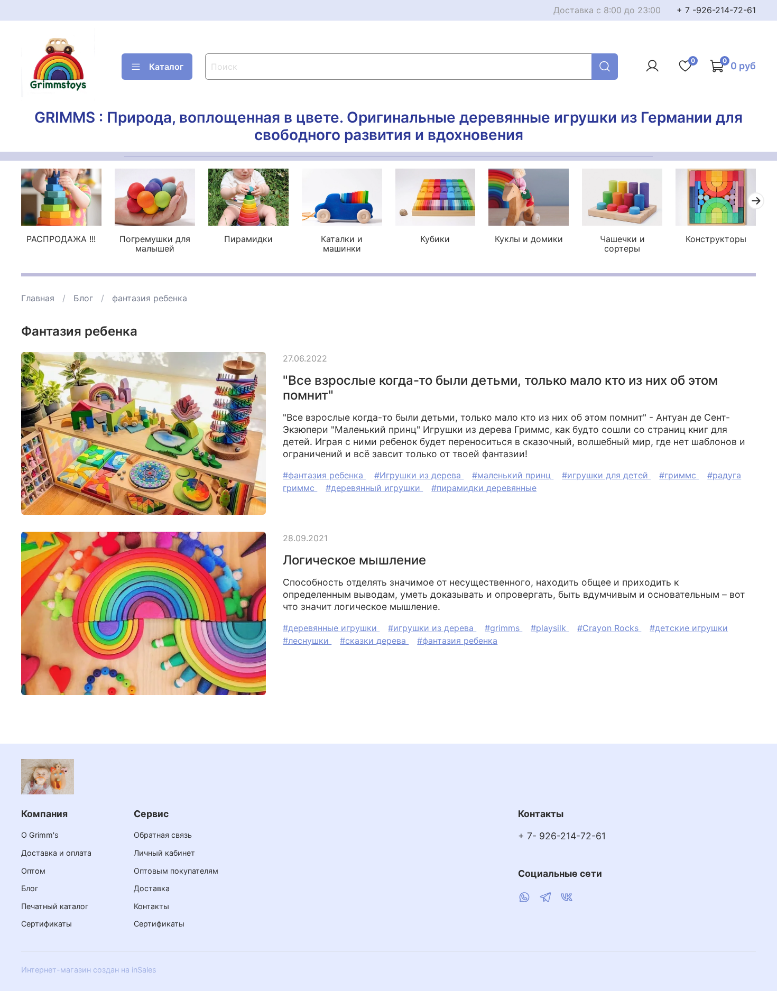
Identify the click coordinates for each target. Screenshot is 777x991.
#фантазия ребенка (324, 475)
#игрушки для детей (606, 475)
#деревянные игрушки (331, 628)
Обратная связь (163, 834)
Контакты (151, 906)
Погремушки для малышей (154, 244)
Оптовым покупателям (176, 870)
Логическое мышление (354, 560)
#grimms (503, 628)
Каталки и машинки (342, 244)
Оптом (33, 870)
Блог (83, 298)
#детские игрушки (689, 628)
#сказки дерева (374, 640)
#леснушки (307, 640)
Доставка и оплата (56, 852)
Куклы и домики (529, 239)
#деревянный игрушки (374, 488)
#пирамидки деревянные (483, 488)
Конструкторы (716, 239)
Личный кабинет (164, 852)
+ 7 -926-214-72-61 (716, 10)
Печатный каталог (55, 906)
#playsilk (550, 628)
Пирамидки (248, 239)
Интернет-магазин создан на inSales (88, 969)
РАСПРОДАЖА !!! (61, 239)
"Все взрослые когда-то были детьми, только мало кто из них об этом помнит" (500, 388)
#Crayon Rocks (609, 628)
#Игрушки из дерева (419, 475)
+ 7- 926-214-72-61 (562, 835)
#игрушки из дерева (432, 628)
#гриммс (679, 475)
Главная (37, 298)
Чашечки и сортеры (622, 244)
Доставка (152, 888)
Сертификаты (46, 923)
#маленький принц (512, 475)
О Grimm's (40, 834)
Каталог (166, 66)
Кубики (435, 239)
